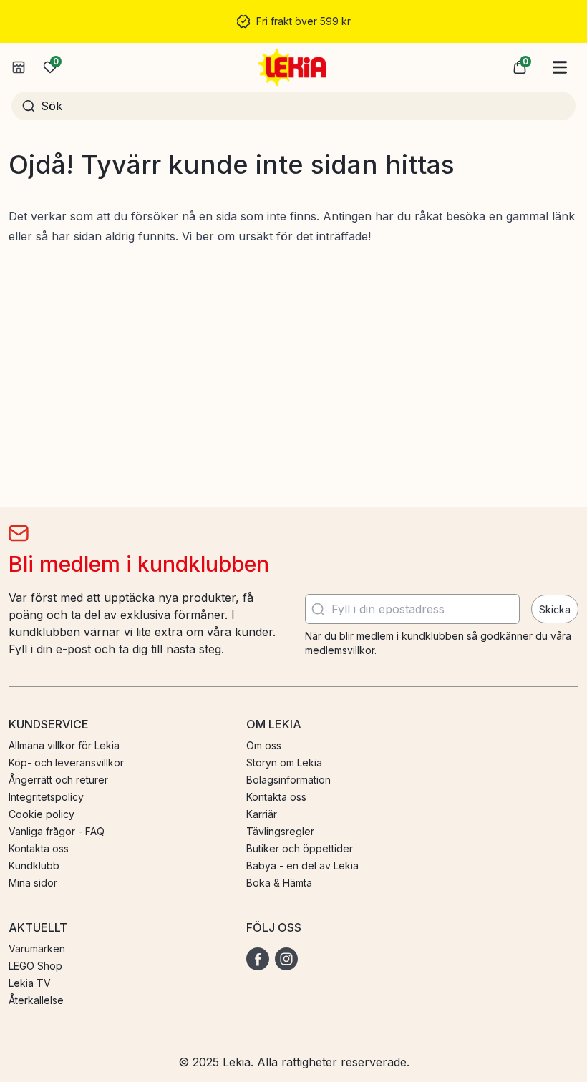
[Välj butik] (18, 67)
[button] (520, 67)
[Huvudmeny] (560, 67)
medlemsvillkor (339, 650)
